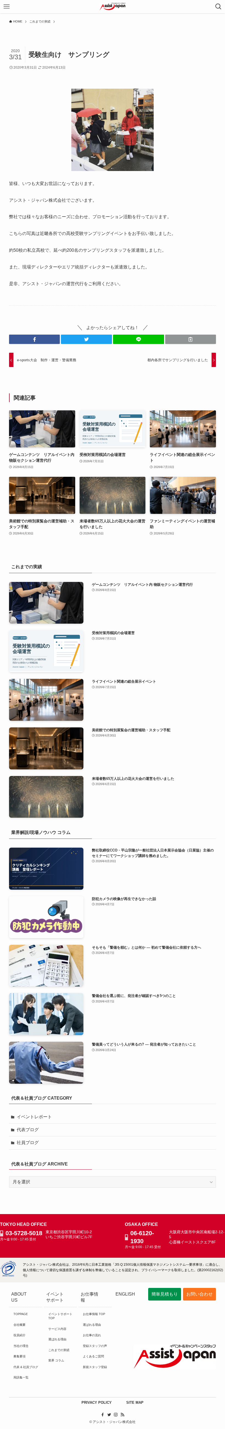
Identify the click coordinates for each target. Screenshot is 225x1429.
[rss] (122, 1414)
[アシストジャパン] (113, 6)
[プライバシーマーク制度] (8, 1275)
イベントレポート (34, 1116)
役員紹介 (19, 1335)
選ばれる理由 (57, 1339)
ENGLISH (125, 1294)
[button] (34, 339)
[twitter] (109, 1414)
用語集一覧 (21, 1377)
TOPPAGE (20, 1314)
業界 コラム (56, 1360)
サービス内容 (57, 1328)
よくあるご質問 (93, 1356)
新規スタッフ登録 (95, 1367)
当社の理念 (21, 1345)
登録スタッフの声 (95, 1345)
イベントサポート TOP (60, 1316)
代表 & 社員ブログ (25, 1367)
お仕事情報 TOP (94, 1314)
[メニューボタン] (6, 6)
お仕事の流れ (92, 1335)
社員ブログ (28, 1142)
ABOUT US (19, 1297)
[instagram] (115, 1414)
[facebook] (102, 1414)
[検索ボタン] (218, 6)
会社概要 (19, 1324)
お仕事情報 (89, 1297)
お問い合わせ (199, 1294)
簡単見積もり (164, 1294)
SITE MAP (135, 1402)
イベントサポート (55, 1297)
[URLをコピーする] (190, 339)
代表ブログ (28, 1129)
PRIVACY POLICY (96, 1402)
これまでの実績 (58, 1350)
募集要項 (19, 1356)
